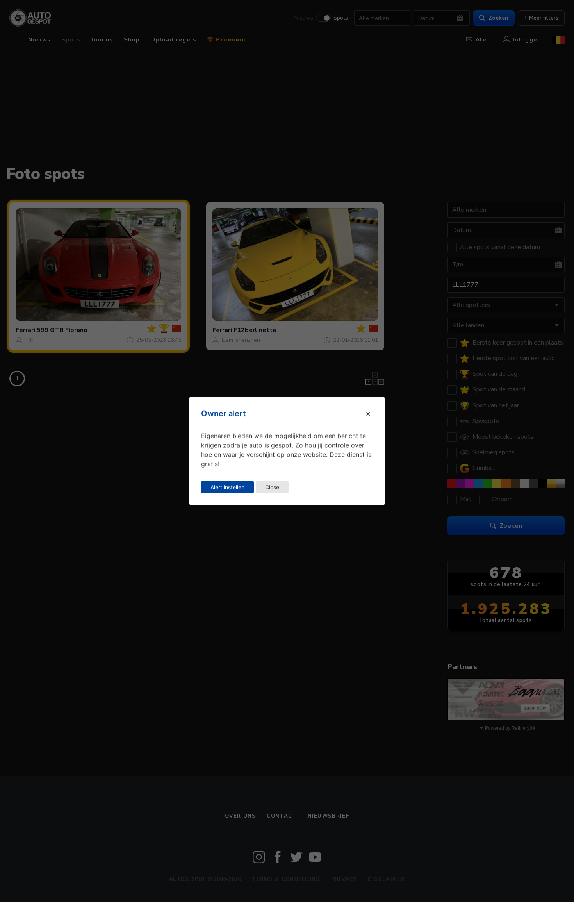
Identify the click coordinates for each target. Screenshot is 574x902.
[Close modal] (368, 413)
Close (272, 487)
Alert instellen (227, 487)
